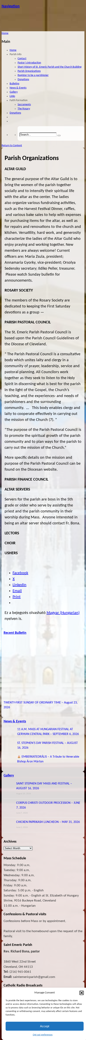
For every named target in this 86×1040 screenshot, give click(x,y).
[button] (82, 993)
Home (13, 50)
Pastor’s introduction (29, 62)
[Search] (59, 135)
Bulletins (14, 83)
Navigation (11, 6)
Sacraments (24, 104)
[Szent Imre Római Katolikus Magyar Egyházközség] (43, 29)
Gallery (14, 92)
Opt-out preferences (43, 1035)
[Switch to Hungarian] (11, 117)
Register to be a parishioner (33, 75)
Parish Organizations (29, 71)
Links (12, 96)
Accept (44, 1026)
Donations (23, 79)
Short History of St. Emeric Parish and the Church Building (50, 66)
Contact (22, 58)
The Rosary (24, 108)
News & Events (18, 87)
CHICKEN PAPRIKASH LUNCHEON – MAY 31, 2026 (48, 822)
